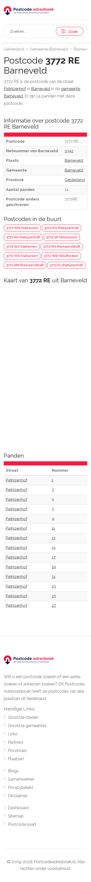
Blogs (13, 770)
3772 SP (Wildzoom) (61, 237)
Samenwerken (21, 779)
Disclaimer (17, 795)
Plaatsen (16, 758)
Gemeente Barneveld (49, 49)
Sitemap (16, 816)
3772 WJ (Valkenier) (21, 246)
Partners (15, 742)
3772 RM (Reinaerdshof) (25, 265)
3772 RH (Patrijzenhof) (23, 237)
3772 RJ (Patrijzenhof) (66, 265)
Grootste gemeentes (27, 725)
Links (12, 734)
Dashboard (18, 807)
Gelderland (14, 49)
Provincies (17, 750)
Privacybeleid (20, 787)
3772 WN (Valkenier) (22, 228)
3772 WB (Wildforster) (61, 256)
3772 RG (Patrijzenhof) (61, 228)
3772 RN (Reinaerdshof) (61, 246)
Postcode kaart (22, 824)
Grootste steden (23, 717)
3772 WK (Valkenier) (22, 256)
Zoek (71, 31)
